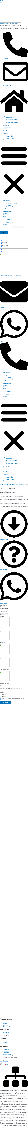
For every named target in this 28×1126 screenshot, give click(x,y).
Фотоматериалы (9, 136)
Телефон (2, 694)
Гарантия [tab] (2, 610)
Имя (1, 692)
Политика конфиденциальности (13, 122)
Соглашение (3, 696)
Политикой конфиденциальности (7, 699)
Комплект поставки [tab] (4, 606)
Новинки (5, 130)
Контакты (5, 139)
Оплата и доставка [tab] (4, 608)
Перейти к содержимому (5, 0)
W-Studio (8, 1064)
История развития (10, 117)
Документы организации (11, 119)
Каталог (5, 124)
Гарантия (5, 128)
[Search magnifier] (4, 232)
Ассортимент (6, 125)
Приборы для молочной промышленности (14, 484)
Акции (4, 131)
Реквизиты (8, 120)
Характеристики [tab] (3, 605)
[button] (14, 170)
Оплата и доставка (7, 127)
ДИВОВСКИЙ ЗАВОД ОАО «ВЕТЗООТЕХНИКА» (10, 23)
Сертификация (9, 135)
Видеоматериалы (10, 138)
